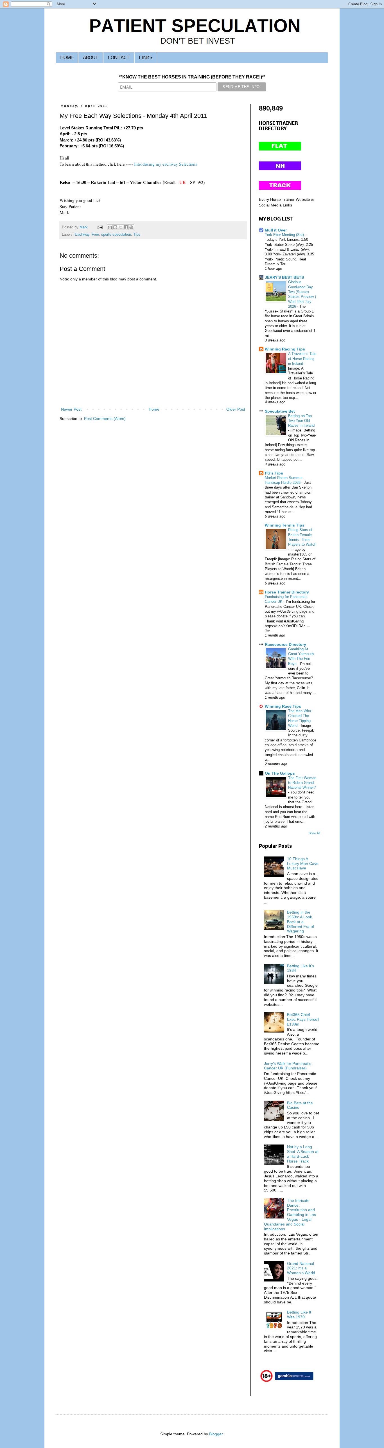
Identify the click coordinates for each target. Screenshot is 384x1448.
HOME (66, 57)
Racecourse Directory (285, 644)
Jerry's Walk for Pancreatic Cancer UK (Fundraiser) (287, 1066)
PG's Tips (274, 473)
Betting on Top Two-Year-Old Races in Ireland (301, 421)
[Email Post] (100, 227)
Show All (314, 833)
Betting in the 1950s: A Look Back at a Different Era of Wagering (300, 921)
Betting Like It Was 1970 (299, 1314)
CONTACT (119, 57)
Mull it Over (276, 230)
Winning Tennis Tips (284, 525)
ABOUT (90, 57)
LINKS (145, 57)
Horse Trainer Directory (287, 592)
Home (154, 409)
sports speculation (116, 235)
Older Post (235, 409)
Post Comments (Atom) (105, 418)
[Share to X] (120, 227)
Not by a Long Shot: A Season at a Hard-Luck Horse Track (303, 1154)
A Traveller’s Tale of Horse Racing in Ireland (302, 359)
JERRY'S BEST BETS (284, 277)
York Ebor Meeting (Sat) (285, 235)
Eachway (82, 235)
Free (95, 235)
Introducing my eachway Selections (165, 164)
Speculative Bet (280, 411)
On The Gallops (280, 773)
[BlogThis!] (115, 227)
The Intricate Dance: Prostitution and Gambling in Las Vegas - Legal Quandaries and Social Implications (290, 1214)
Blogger (216, 1434)
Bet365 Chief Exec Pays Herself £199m (303, 1019)
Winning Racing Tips (285, 349)
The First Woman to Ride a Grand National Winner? (302, 783)
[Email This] (110, 227)
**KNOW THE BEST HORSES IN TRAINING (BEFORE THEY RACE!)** (192, 77)
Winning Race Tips (283, 706)
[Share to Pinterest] (131, 227)
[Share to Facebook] (126, 227)
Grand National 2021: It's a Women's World (301, 1268)
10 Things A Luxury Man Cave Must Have (303, 863)
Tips (136, 235)
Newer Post (71, 409)
